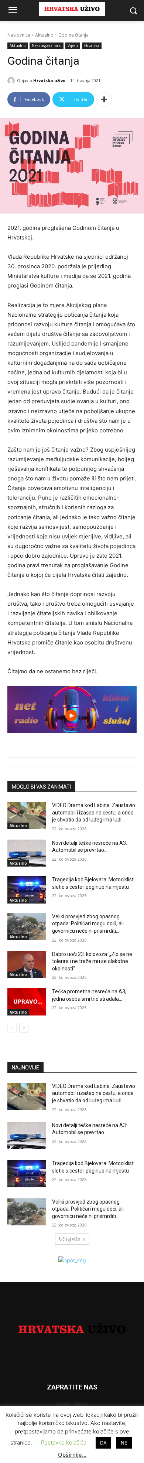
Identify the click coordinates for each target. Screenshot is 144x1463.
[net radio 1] (72, 709)
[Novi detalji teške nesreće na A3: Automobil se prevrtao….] (26, 853)
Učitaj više (69, 1239)
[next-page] (23, 1027)
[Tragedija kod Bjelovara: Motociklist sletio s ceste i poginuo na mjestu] (26, 890)
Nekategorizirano (46, 45)
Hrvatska (91, 45)
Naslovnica (18, 35)
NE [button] (124, 1443)
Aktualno (44, 35)
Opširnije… (72, 1454)
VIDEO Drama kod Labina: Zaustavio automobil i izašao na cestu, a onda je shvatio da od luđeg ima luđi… (93, 812)
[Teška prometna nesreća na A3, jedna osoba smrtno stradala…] (26, 1001)
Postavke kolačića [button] (63, 1442)
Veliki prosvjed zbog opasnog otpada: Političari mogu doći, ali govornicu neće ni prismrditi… (88, 923)
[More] (104, 99)
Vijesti (73, 45)
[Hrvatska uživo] (12, 80)
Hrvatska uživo (49, 80)
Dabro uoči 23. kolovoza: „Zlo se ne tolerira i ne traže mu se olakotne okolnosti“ (92, 961)
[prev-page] (12, 1027)
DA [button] (103, 1443)
